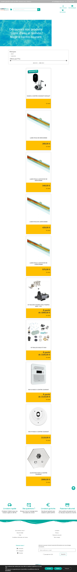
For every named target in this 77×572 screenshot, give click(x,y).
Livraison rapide (9, 508)
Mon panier (63, 12)
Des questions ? (29, 508)
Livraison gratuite (48, 508)
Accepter (49, 568)
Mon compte (63, 8)
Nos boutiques (72, 8)
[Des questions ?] (29, 505)
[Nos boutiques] (72, 6)
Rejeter (58, 568)
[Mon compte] (63, 6)
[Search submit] (38, 9)
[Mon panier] (62, 10)
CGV (52, 554)
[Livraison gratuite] (48, 505)
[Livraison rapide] (9, 505)
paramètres (8, 570)
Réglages (67, 568)
